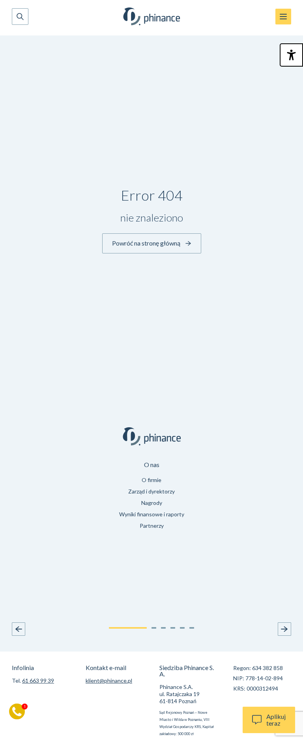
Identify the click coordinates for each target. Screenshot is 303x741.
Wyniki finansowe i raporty (151, 514)
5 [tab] (182, 628)
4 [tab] (172, 628)
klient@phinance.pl (109, 680)
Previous (18, 629)
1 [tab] (128, 628)
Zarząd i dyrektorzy (151, 491)
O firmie (151, 480)
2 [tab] (154, 628)
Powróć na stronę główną (146, 243)
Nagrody (151, 502)
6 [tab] (191, 628)
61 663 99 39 (38, 680)
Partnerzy (152, 525)
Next (284, 629)
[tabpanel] (151, 496)
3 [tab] (163, 628)
